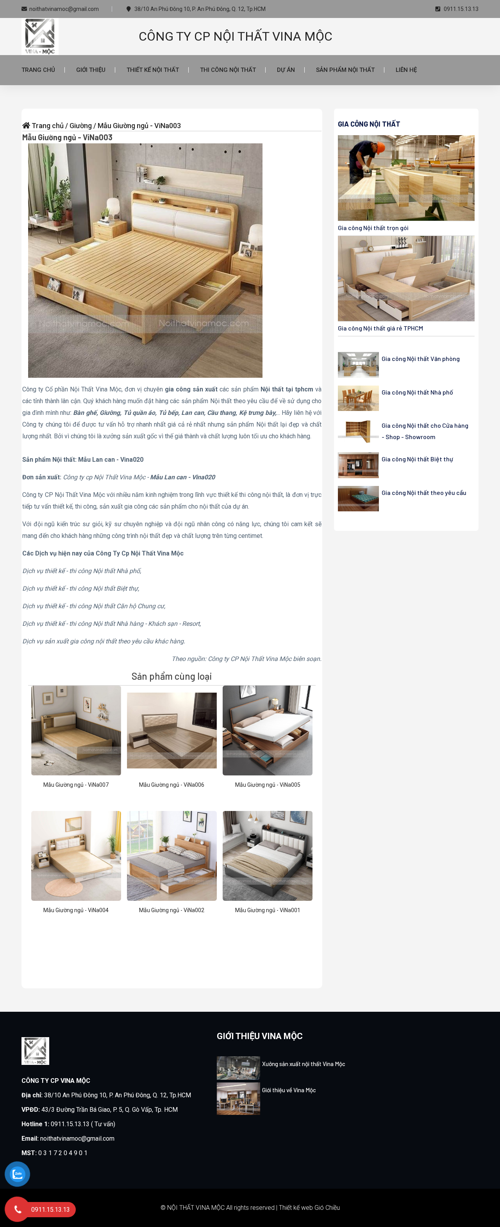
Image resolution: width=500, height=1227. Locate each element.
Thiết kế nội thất (153, 69)
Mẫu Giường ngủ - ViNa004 (76, 910)
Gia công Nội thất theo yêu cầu (424, 492)
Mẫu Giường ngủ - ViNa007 (76, 785)
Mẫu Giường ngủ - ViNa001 (267, 910)
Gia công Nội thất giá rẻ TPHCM (380, 328)
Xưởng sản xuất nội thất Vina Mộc (303, 1063)
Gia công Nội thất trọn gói (373, 227)
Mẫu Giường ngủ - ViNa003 (67, 137)
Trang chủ (38, 69)
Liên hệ (406, 69)
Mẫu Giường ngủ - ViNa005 (267, 785)
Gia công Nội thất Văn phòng (421, 358)
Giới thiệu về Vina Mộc (289, 1089)
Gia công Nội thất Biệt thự (417, 459)
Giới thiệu (90, 69)
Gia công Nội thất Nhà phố (417, 392)
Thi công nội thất (228, 69)
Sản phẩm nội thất (345, 69)
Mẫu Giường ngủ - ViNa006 (171, 785)
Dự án (286, 69)
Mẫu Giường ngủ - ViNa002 (171, 910)
